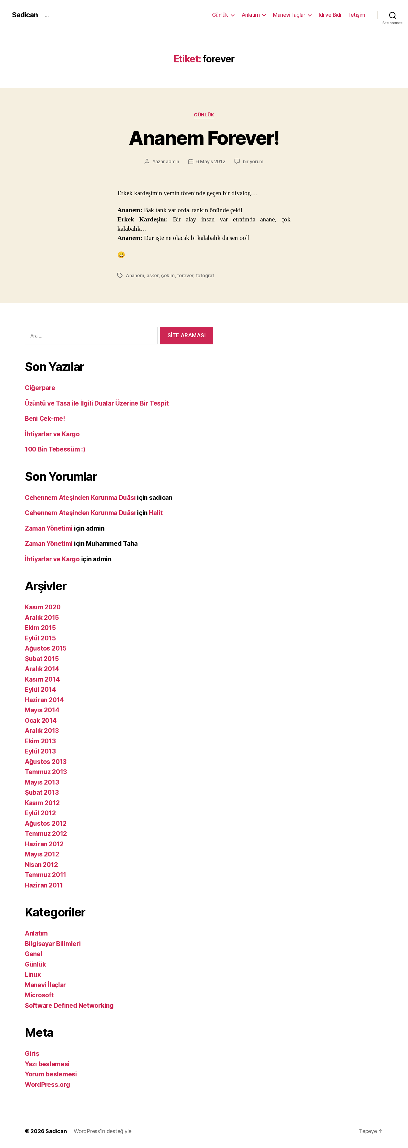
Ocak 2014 (41, 720)
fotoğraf (205, 275)
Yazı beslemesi (47, 1064)
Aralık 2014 (42, 669)
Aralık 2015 (42, 617)
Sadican (25, 15)
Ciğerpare (40, 388)
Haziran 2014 (44, 700)
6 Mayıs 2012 (211, 161)
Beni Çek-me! (45, 418)
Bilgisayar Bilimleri (53, 943)
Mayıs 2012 (42, 854)
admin (172, 161)
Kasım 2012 (42, 803)
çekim (168, 275)
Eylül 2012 (40, 813)
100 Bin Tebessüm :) (55, 449)
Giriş (32, 1053)
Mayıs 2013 (42, 782)
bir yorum (253, 161)
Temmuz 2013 (46, 772)
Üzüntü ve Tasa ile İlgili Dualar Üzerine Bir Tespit (96, 403)
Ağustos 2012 (46, 823)
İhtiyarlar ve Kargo (52, 434)
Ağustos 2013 (46, 761)
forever (185, 275)
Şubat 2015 (42, 658)
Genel (33, 954)
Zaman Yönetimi (49, 528)
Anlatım (251, 15)
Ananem (135, 275)
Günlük (220, 15)
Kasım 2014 (42, 679)
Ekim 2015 (40, 627)
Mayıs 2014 (42, 710)
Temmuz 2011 (45, 875)
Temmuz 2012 (46, 833)
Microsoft (39, 995)
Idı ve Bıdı (330, 15)
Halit (156, 513)
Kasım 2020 (42, 607)
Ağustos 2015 (46, 648)
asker (153, 275)
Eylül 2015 (40, 638)
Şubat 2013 (42, 792)
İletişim (357, 15)
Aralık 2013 (42, 730)
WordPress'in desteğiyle (102, 1131)
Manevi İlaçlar (289, 15)
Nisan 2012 (41, 864)
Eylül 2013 (40, 751)
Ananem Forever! (204, 137)
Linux (33, 974)
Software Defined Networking (69, 1005)
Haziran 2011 (44, 885)
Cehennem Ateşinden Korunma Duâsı (80, 497)
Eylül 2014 (40, 689)
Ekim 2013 (40, 741)
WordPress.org (47, 1084)
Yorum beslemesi (51, 1074)
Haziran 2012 (44, 844)
